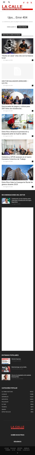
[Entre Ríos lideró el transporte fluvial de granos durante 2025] (17, 172)
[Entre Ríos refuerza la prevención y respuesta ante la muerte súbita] (17, 122)
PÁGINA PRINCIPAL (22, 27)
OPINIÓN (19, 450)
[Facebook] (24, 3)
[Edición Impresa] (6, 361)
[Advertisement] (17, 279)
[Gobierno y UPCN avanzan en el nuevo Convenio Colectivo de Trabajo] (17, 147)
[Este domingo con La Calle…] (6, 369)
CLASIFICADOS (26, 450)
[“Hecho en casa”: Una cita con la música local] (17, 46)
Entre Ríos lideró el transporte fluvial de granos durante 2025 (17, 183)
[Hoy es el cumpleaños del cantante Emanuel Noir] (6, 377)
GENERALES (26, 448)
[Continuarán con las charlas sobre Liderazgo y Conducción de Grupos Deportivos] (6, 201)
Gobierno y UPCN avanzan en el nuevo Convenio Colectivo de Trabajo (16, 158)
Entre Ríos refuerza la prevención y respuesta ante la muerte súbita (15, 133)
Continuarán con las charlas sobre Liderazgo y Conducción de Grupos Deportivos (21, 200)
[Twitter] (31, 3)
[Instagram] (27, 3)
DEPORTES (19, 448)
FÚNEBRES (7, 450)
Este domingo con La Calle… (19, 367)
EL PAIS (13, 450)
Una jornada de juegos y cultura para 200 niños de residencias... (16, 107)
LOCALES (7, 448)
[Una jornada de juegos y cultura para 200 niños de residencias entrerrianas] (17, 96)
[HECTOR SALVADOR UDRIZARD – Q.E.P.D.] (17, 71)
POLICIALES (13, 448)
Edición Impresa (16, 359)
